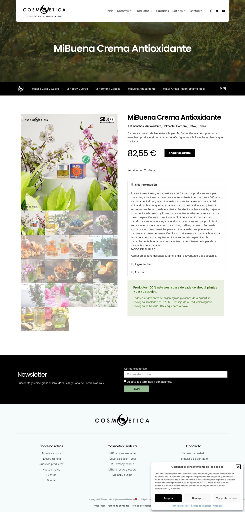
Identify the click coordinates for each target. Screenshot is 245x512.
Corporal (181, 126)
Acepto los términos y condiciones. (149, 381)
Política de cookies (181, 505)
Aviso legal (218, 505)
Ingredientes (143, 264)
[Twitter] (217, 11)
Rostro (202, 126)
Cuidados (162, 11)
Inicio (110, 11)
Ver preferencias (226, 498)
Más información (146, 185)
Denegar (197, 498)
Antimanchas (136, 126)
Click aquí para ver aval (174, 306)
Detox (192, 126)
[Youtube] (223, 11)
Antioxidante (153, 126)
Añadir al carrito (180, 153)
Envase (139, 272)
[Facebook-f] (211, 11)
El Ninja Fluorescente (148, 499)
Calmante (169, 126)
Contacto (196, 11)
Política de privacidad (201, 505)
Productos (142, 11)
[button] (238, 466)
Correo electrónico (135, 368)
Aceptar (168, 498)
